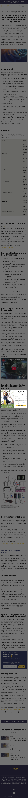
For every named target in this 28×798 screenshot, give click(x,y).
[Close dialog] (26, 390)
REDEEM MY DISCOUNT (20, 405)
